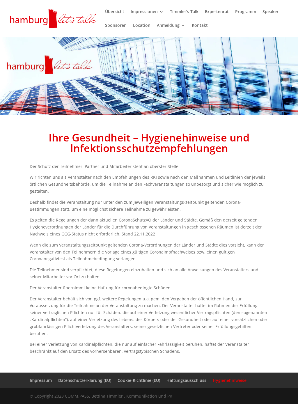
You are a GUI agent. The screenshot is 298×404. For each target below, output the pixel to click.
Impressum (41, 380)
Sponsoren (116, 25)
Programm (245, 12)
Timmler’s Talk (184, 12)
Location (141, 25)
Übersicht (114, 12)
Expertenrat (217, 12)
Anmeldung (168, 25)
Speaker (270, 12)
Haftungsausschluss (186, 380)
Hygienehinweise (229, 380)
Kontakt (200, 25)
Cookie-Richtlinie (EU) (139, 380)
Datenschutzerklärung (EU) (84, 380)
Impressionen (144, 12)
